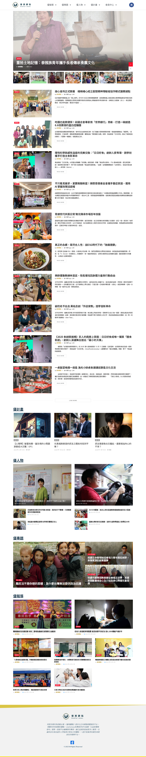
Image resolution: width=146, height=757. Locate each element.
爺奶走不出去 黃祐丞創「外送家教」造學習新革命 (83, 306)
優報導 (50, 5)
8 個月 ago (68, 309)
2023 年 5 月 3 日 (33, 514)
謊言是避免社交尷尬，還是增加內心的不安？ (72, 445)
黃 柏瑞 (108, 450)
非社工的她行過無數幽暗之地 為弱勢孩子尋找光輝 (96, 501)
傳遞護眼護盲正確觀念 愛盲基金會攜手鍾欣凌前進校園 (113, 660)
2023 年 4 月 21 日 (69, 664)
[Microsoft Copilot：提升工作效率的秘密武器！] (113, 425)
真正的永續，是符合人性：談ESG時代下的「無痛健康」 (86, 245)
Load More (73, 400)
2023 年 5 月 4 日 (28, 634)
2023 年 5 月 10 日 (34, 524)
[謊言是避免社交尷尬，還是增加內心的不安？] (72, 425)
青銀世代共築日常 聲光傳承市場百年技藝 (78, 214)
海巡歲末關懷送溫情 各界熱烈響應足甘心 (42, 522)
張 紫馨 (68, 450)
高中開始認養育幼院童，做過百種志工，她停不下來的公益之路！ (40, 501)
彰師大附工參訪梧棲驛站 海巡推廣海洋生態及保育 (30, 690)
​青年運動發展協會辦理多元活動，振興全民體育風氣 (47, 583)
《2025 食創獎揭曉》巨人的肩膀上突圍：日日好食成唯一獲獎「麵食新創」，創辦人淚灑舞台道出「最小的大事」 (93, 338)
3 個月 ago (68, 94)
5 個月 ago (68, 128)
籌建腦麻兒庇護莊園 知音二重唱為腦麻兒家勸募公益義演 (34, 631)
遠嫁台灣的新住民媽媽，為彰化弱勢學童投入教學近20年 (109, 522)
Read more (60, 107)
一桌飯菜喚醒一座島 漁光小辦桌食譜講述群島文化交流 (85, 367)
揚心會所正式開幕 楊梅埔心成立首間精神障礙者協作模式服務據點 (92, 91)
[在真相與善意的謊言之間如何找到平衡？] (32, 425)
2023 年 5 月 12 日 (69, 692)
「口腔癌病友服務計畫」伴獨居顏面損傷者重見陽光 (30, 660)
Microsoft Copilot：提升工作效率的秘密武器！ (113, 445)
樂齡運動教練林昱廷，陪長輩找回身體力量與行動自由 (85, 275)
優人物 (79, 5)
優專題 (65, 5)
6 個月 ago (68, 217)
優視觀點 (20, 66)
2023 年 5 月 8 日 (21, 503)
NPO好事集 (19, 580)
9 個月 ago (68, 343)
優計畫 (94, 5)
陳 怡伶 (28, 450)
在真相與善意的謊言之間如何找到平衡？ (31, 445)
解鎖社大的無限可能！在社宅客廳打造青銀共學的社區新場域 (59, 61)
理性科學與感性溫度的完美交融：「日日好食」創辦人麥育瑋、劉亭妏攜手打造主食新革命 (93, 154)
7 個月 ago (68, 248)
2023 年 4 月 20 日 (94, 587)
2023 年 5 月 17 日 (31, 587)
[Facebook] (131, 5)
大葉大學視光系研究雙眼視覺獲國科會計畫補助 (69, 690)
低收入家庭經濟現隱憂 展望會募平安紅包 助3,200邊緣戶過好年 (98, 631)
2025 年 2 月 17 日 (94, 564)
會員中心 (109, 5)
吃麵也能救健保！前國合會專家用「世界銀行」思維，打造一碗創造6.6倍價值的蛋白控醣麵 (92, 123)
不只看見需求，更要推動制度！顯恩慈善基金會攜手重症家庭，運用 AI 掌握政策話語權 (92, 184)
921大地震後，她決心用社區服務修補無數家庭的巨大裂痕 (109, 510)
